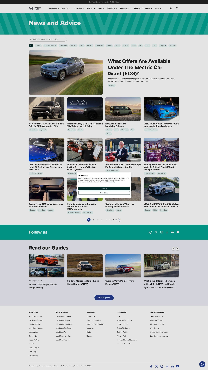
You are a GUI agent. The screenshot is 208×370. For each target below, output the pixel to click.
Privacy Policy (111, 182)
